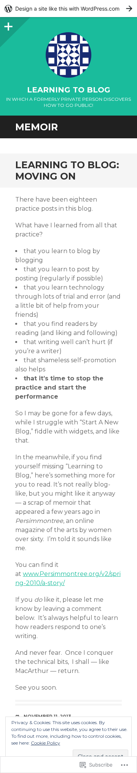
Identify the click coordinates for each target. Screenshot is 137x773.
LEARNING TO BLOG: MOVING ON (67, 170)
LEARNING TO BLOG (68, 89)
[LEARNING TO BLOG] (68, 55)
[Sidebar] (7, 24)
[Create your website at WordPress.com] (68, 8)
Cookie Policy (45, 743)
